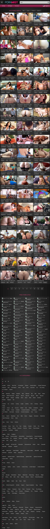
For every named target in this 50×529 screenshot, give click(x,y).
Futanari (16, 430)
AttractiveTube (17, 309)
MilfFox (19, 38)
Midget (42, 474)
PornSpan (4, 330)
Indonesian (4, 452)
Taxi (41, 38)
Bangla (13, 393)
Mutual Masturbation (39, 476)
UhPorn (45, 304)
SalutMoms (28, 350)
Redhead (8, 501)
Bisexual (41, 395)
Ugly (3, 523)
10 (42, 288)
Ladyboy (9, 466)
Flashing (14, 428)
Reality (3, 501)
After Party (14, 385)
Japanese (4, 456)
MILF (28, 133)
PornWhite (3, 38)
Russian (17, 501)
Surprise (12, 513)
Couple (8, 409)
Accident (3, 385)
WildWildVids (28, 332)
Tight (13, 519)
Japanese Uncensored (38, 456)
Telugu (38, 517)
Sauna (13, 505)
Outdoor (45, 282)
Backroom (8, 393)
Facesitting (4, 426)
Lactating (4, 466)
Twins (33, 519)
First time (12, 38)
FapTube (27, 335)
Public (8, 78)
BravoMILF (40, 332)
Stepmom (47, 187)
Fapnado (19, 65)
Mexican (41, 160)
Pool (16, 491)
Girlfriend (24, 241)
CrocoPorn (16, 327)
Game (8, 51)
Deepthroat (13, 119)
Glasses (28, 38)
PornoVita (4, 342)
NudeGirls (39, 347)
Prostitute (4, 493)
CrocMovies (16, 353)
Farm (13, 426)
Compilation (36, 407)
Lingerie (3, 468)
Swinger (22, 513)
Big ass (12, 106)
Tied (9, 519)
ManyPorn (39, 318)
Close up (24, 201)
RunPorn (19, 92)
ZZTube (10, 370)
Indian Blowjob (15, 450)
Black (8, 106)
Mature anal (44, 201)
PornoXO (3, 51)
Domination (36, 415)
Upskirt (16, 523)
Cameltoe (4, 403)
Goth (41, 214)
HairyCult (16, 350)
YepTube (19, 133)
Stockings (38, 511)
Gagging (3, 434)
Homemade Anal (28, 444)
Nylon (25, 173)
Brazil (26, 397)
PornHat (36, 24)
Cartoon (12, 403)
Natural (45, 24)
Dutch (16, 418)
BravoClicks (40, 356)
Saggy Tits (4, 505)
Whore (24, 78)
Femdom (30, 426)
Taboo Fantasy (5, 517)
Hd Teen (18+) (13, 444)
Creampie (9, 214)
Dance (3, 415)
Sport (20, 511)
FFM (12, 173)
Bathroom (27, 393)
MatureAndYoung (17, 315)
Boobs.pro (28, 359)
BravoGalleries (40, 313)
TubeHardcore (28, 329)
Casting (17, 403)
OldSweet (16, 299)
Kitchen (8, 462)
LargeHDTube (16, 321)
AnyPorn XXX (16, 318)
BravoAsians (16, 336)
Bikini (37, 395)
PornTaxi (27, 317)
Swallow (46, 65)
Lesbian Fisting (25, 466)
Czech (36, 411)
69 (39, 201)
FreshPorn (4, 354)
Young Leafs (4, 368)
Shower (41, 255)
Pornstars (41, 78)
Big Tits (32, 395)
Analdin (2, 24)
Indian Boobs (22, 450)
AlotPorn (19, 51)
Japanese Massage (20, 456)
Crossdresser (34, 409)
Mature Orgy (31, 474)
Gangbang (8, 187)
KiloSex (22, 306)
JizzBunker (37, 65)
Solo (41, 241)
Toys (24, 133)
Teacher (15, 517)
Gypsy (15, 440)
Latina (30, 268)
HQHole (22, 301)
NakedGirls (40, 365)
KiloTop (10, 365)
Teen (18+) (25, 51)
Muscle (7, 65)
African (8, 385)
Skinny (11, 509)
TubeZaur (4, 336)
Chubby (41, 24)
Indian (3, 450)
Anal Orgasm (13, 387)
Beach (43, 393)
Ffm (38, 426)
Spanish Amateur (37, 509)
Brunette (39, 397)
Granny (24, 65)
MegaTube (36, 38)
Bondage (17, 397)
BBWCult (27, 353)
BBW (7, 24)
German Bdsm (21, 436)
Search (48, 2)
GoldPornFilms (5, 327)
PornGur (4, 348)
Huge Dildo (4, 446)
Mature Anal (25, 474)
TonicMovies (4, 321)
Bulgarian (9, 399)
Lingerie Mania (5, 310)
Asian (27, 387)
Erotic (8, 422)
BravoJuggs (40, 344)
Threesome (4, 519)
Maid (24, 38)
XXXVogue (37, 214)
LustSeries (16, 304)
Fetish (35, 426)
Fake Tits (23, 228)
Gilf (11, 438)
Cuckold (40, 409)
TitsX (44, 315)
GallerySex (16, 344)
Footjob (8, 92)
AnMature (16, 324)
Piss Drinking (38, 489)
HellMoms (3, 173)
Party (19, 489)
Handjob (7, 444)
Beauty (3, 395)
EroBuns (4, 339)
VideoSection (20, 187)
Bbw (35, 393)
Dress (24, 119)
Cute (46, 146)
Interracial (10, 452)
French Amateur (36, 428)
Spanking (11, 511)
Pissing (3, 491)
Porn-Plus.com (17, 312)
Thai (42, 517)
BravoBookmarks (29, 308)
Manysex (3, 282)
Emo (45, 214)
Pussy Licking (21, 493)
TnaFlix (36, 78)
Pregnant (36, 491)
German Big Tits (29, 436)
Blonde (46, 78)
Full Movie (11, 430)
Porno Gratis (16, 333)
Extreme (16, 422)
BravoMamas (16, 362)
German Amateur (14, 436)
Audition (10, 389)
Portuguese (27, 491)
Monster (12, 65)
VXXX (2, 119)
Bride (30, 397)
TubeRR (46, 329)
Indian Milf (37, 450)
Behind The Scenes (10, 395)
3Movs (19, 24)
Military (6, 476)
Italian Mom (20, 452)
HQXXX (22, 367)
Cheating (24, 160)
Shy (7, 509)
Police (8, 491)
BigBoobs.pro (28, 341)
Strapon (43, 511)
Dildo (22, 415)
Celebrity (27, 403)
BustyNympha (40, 335)
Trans (25, 519)
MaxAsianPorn (28, 344)
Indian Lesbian (30, 450)
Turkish (29, 519)
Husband (15, 446)
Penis (23, 489)
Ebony (12, 78)
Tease (20, 517)
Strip (29, 255)
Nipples (12, 51)
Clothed (21, 407)
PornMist (11, 2)
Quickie (3, 497)
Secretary (4, 507)
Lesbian (24, 92)
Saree (9, 505)
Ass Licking (42, 387)
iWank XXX (4, 351)
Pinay (33, 489)
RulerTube (4, 333)
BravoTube (28, 320)
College (28, 78)
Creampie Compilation (25, 409)
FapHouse (36, 51)
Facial (9, 426)
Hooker (34, 444)
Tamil (11, 517)
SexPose (39, 302)
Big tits (14, 146)
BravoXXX (40, 310)
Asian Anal (32, 387)
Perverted (28, 489)
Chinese (41, 403)
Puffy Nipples (14, 493)
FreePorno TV (28, 323)
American (4, 387)
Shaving (26, 507)
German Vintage (5, 438)
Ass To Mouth (4, 389)
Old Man (17, 485)
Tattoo (30, 214)
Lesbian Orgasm (32, 466)
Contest (41, 407)
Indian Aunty (8, 450)
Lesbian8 (36, 106)
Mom (18, 476)
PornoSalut (28, 338)
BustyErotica (28, 368)
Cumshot (17, 411)
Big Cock (27, 395)
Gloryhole (25, 438)
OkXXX (36, 119)
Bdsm (39, 393)
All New (3, 5)
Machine (3, 472)
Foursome (19, 428)
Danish (8, 415)
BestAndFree (4, 316)
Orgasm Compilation (30, 485)
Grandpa (31, 438)
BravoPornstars (29, 302)
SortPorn (3, 78)
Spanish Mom (4, 511)
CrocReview (28, 305)
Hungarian (10, 446)
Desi (18, 415)
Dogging (40, 92)
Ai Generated (20, 385)
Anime (19, 387)
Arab (23, 387)
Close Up (16, 407)
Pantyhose (42, 51)
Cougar (29, 160)
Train (21, 519)
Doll (8, 38)
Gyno (11, 440)
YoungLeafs (16, 356)
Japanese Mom (29, 456)
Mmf (14, 476)
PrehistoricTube (5, 357)
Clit (12, 407)
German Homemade (38, 436)
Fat (17, 426)
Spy (24, 511)
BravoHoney (40, 341)
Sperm (42, 65)
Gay (3, 436)
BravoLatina (28, 347)
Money (8, 173)
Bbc (32, 393)
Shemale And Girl (38, 507)
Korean (13, 462)
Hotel (38, 444)
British (41, 106)
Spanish (30, 509)
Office (3, 485)
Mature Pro (16, 370)
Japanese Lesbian (11, 456)
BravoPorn (20, 173)
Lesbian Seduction (41, 466)
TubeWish (39, 321)
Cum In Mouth (4, 411)
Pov (31, 491)
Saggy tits (46, 119)
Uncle (7, 523)
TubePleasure (5, 313)
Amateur (42, 173)
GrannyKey (16, 347)
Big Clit (22, 395)
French (7, 255)
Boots (22, 397)
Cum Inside (11, 411)
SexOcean (3, 106)
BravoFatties (28, 362)
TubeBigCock (40, 324)
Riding (13, 501)
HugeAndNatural (41, 307)
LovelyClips (4, 307)
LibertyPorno (40, 338)
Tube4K (22, 341)
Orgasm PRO (40, 353)
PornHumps (40, 350)
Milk (40, 133)
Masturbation (13, 474)
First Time (4, 428)
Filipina (42, 426)
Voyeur (8, 527)
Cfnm (32, 403)
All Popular (10, 5)
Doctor (26, 415)
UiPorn (36, 187)
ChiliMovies (4, 360)
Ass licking (24, 146)
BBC (29, 65)
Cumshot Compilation (25, 411)
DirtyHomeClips (5, 345)
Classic (8, 407)
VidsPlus (27, 365)
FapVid (10, 304)
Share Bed (15, 507)
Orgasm (7, 119)
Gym (7, 440)
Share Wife (21, 507)
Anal (30, 106)
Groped (40, 438)
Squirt (28, 511)
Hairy (3, 444)
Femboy (24, 426)
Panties (9, 228)
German (7, 436)
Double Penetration (5, 418)
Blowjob (12, 397)
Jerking (11, 458)
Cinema (3, 407)
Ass (37, 387)
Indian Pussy (43, 450)
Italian (15, 452)
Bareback (18, 393)
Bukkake (3, 399)
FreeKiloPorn (40, 327)
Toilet (17, 519)
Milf (3, 476)
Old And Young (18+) (10, 485)
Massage (41, 146)
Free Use (25, 428)
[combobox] (35, 2)
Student (46, 228)
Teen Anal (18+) (32, 517)
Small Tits (17, 509)
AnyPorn (3, 133)
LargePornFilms (5, 302)
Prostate (41, 491)
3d (5, 381)
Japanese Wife (5, 458)
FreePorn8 (3, 268)
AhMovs (15, 339)
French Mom (4, 430)
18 (2, 381)
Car (8, 403)
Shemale (31, 507)
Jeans (27, 24)
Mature (11, 24)
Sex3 (2, 201)
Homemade (29, 119)
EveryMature (28, 299)
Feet (20, 426)
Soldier (22, 509)
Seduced (41, 228)
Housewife (41, 187)
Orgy (37, 485)
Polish (12, 491)
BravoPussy (28, 356)
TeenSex (39, 371)
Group (13, 187)
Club (26, 407)
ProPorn (36, 146)
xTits (19, 228)
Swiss (27, 513)
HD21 (19, 146)
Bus (13, 399)
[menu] (1, 2)
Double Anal (42, 415)
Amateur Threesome (42, 385)
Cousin (12, 409)
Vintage (3, 527)
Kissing (3, 462)
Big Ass (17, 395)
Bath (23, 24)
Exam (12, 422)
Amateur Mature (33, 385)
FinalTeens (16, 365)
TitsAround (40, 359)
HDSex (19, 119)
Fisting (9, 428)
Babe (29, 146)
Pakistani (4, 489)
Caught (8, 268)
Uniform (11, 523)
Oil (23, 214)
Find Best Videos (17, 330)
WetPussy (40, 362)
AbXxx (19, 214)
